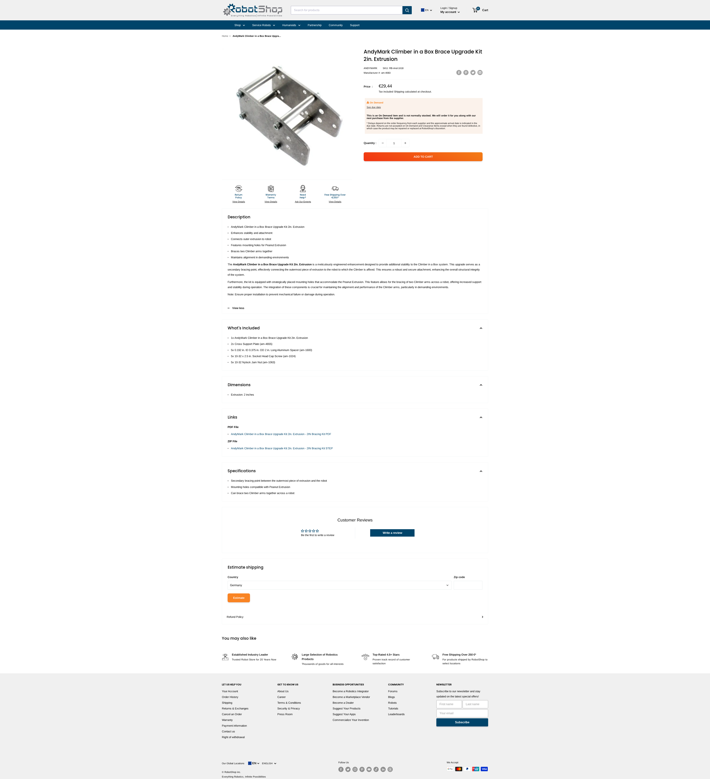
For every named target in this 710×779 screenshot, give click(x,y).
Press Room (285, 714)
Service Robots (262, 25)
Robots (392, 702)
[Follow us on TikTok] (376, 769)
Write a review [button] (392, 532)
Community (336, 25)
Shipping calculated (405, 91)
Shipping (227, 702)
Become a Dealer (343, 702)
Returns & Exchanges (235, 708)
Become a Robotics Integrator (351, 691)
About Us (283, 691)
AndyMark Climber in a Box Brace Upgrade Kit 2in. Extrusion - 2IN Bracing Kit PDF (281, 434)
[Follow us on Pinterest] (362, 769)
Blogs (391, 697)
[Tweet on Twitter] (473, 72)
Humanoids (289, 25)
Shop (237, 25)
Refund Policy (235, 616)
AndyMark (370, 68)
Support (354, 25)
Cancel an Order (232, 714)
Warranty (227, 719)
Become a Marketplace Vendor (351, 697)
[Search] (407, 10)
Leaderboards (396, 714)
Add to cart (423, 156)
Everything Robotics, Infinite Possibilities (244, 776)
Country (233, 577)
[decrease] (383, 143)
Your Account (230, 691)
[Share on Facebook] (459, 72)
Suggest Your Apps (344, 714)
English (268, 763)
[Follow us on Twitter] (348, 769)
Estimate (238, 597)
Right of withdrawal (233, 737)
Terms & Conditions (289, 702)
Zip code (459, 577)
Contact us (228, 731)
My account (448, 12)
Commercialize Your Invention (351, 719)
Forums (393, 691)
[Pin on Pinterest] (466, 72)
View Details (238, 201)
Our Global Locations (233, 763)
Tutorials (393, 708)
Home (225, 36)
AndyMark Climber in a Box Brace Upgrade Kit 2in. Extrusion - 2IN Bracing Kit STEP (282, 448)
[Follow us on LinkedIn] (383, 769)
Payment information (234, 725)
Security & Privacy (288, 708)
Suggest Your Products (347, 708)
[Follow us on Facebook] (341, 769)
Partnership (315, 25)
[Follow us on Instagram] (355, 769)
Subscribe (462, 722)
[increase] (405, 143)
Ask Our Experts (303, 201)
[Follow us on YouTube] (369, 769)
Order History (230, 697)
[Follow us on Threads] (390, 769)
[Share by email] (480, 72)
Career (281, 697)
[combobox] (347, 10)
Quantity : (370, 143)
